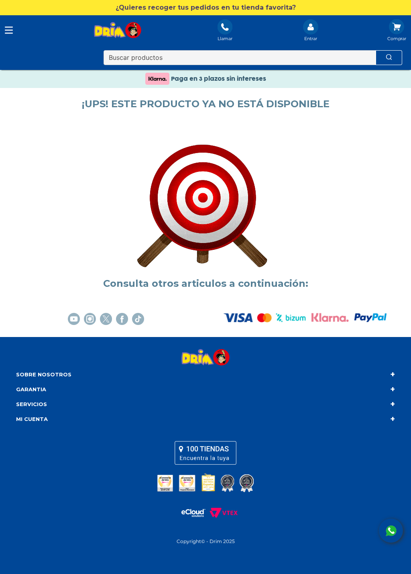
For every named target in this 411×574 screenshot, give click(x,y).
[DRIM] (117, 31)
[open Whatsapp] (391, 531)
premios (205, 483)
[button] (205, 7)
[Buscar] (389, 57)
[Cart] (396, 31)
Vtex (222, 513)
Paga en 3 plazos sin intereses (217, 79)
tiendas (205, 453)
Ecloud (189, 513)
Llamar (225, 38)
